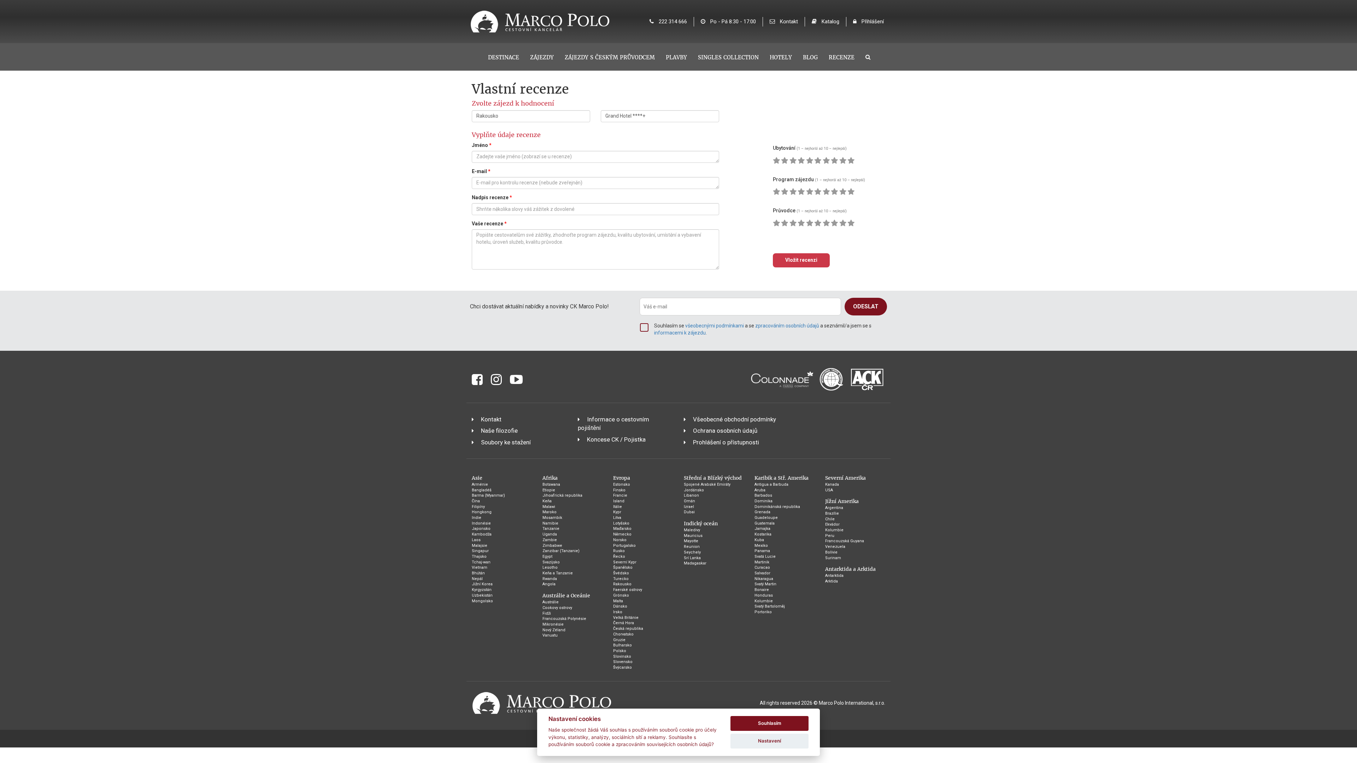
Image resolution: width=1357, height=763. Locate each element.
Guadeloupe (766, 517)
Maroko (549, 512)
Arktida (831, 581)
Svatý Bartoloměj (769, 606)
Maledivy (692, 530)
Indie (476, 517)
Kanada (832, 484)
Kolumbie (763, 601)
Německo (622, 534)
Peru (829, 535)
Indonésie (481, 523)
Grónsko (621, 595)
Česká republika (628, 628)
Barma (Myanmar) (488, 495)
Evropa (621, 478)
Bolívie (831, 552)
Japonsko (481, 528)
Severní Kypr (624, 562)
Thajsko (479, 556)
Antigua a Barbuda (771, 484)
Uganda (549, 534)
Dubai (689, 512)
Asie (477, 478)
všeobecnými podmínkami (714, 326)
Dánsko (620, 606)
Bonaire (761, 589)
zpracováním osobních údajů (787, 326)
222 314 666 (672, 21)
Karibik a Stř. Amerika (781, 478)
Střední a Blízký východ (713, 478)
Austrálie (550, 602)
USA (829, 490)
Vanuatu (550, 635)
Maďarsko (622, 528)
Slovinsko (622, 656)
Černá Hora (623, 623)
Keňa (547, 501)
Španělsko (623, 567)
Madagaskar (695, 563)
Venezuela (835, 546)
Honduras (763, 595)
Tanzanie (550, 528)
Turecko (621, 578)
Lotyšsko (621, 523)
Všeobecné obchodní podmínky (734, 419)
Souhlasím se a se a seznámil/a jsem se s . (762, 329)
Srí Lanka (692, 558)
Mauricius (693, 535)
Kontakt (788, 21)
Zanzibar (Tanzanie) (561, 551)
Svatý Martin (765, 584)
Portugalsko (624, 545)
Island (618, 501)
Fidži (546, 613)
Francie (620, 495)
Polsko (619, 651)
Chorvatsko (623, 634)
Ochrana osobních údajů (725, 430)
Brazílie (832, 513)
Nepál (477, 578)
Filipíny (478, 506)
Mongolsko (482, 601)
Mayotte (691, 541)
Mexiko (761, 545)
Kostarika (762, 534)
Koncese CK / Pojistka (616, 439)
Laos (476, 540)
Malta (618, 601)
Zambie (549, 540)
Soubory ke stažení (506, 442)
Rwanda (549, 578)
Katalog (829, 21)
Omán (689, 501)
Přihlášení (872, 21)
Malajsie (479, 545)
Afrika (550, 478)
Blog (810, 57)
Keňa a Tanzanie (557, 573)
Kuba (759, 540)
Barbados (763, 495)
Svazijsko (551, 562)
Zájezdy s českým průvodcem (610, 57)
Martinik (761, 562)
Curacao (762, 567)
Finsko (619, 490)
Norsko (620, 540)
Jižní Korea (482, 584)
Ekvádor (832, 524)
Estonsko (621, 484)
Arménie (480, 484)
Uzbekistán (482, 595)
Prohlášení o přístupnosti (726, 442)
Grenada (762, 512)
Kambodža (482, 534)
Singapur (480, 551)
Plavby (676, 57)
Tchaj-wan (481, 562)
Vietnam (479, 567)
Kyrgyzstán (482, 589)
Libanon (691, 495)
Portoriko (763, 612)
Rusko (619, 551)
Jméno (482, 145)
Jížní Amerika (842, 501)
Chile (830, 519)
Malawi (548, 506)
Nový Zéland (553, 630)
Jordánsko (694, 490)
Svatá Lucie (765, 556)
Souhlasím (769, 723)
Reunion (692, 546)
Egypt (547, 556)
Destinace (503, 57)
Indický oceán (701, 523)
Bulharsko (622, 645)
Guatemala (764, 523)
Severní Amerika (845, 478)
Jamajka (762, 528)
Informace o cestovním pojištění (613, 423)
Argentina (834, 507)
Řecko (619, 556)
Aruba (759, 490)
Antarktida (834, 575)
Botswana (551, 484)
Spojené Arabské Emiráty (707, 484)
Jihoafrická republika (562, 495)
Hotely (781, 57)
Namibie (550, 523)
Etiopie (548, 490)
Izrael (689, 506)
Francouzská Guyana (844, 541)
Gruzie (619, 640)
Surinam (833, 558)
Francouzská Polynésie (564, 618)
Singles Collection (728, 57)
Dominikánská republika (777, 506)
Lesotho (550, 567)
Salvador (762, 573)
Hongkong (482, 512)
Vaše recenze (489, 223)
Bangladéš (482, 490)
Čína (476, 501)
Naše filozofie (499, 430)
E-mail (481, 171)
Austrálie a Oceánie (566, 595)
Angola (549, 584)
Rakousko (622, 584)
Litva (617, 517)
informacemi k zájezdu (680, 333)
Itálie (617, 506)
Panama (762, 551)
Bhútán (478, 573)
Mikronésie (553, 624)
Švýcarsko (622, 667)
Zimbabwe (552, 545)
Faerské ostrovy (627, 589)
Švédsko (621, 573)
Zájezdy (542, 57)
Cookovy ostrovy (557, 607)
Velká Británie (626, 617)
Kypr (617, 512)
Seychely (692, 552)
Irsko (617, 612)
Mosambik (552, 517)
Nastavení (769, 741)
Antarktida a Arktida (850, 569)
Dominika (763, 501)
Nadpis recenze (492, 197)
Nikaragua (763, 578)
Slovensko (623, 662)
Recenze (841, 57)
